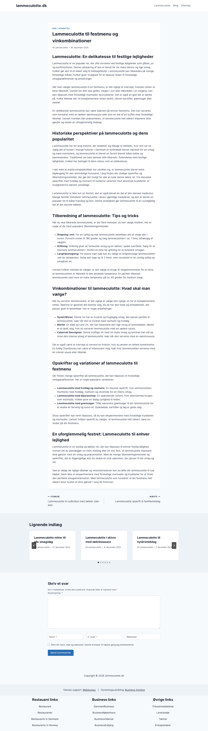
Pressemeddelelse (163, 706)
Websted (131, 636)
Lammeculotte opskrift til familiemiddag (137, 499)
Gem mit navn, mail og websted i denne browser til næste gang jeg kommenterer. (92, 644)
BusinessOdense (103, 719)
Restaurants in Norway (45, 725)
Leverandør (163, 712)
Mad (54, 28)
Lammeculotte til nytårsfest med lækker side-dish (74, 501)
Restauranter (45, 712)
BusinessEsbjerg (104, 725)
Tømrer (163, 719)
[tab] (98, 562)
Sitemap (185, 5)
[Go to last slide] (34, 545)
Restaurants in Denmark (45, 719)
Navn (53, 636)
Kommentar (55, 593)
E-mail (92, 636)
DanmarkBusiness (104, 706)
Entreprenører (163, 725)
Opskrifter (64, 28)
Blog (175, 5)
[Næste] (174, 545)
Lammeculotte (162, 5)
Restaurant (45, 706)
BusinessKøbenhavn (104, 712)
